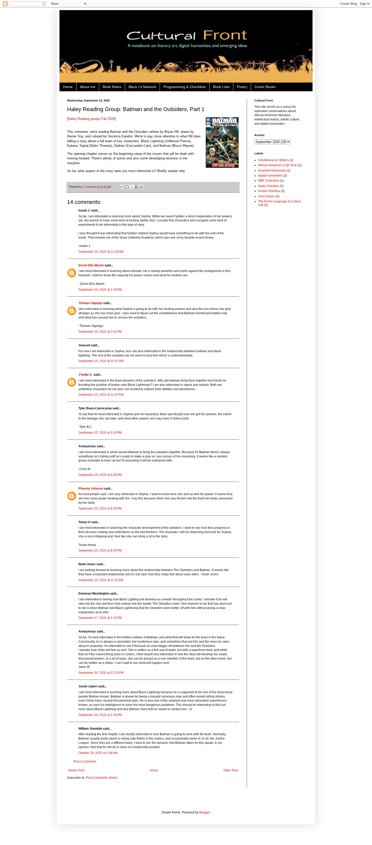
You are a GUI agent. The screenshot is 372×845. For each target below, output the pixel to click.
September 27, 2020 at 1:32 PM (100, 618)
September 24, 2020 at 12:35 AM (100, 252)
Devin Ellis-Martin (91, 265)
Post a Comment (84, 761)
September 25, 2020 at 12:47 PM (100, 394)
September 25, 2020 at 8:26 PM (100, 508)
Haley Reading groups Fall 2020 (91, 119)
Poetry (242, 87)
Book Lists (221, 87)
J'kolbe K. (85, 374)
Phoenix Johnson (90, 488)
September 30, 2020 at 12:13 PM (100, 672)
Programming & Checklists (184, 87)
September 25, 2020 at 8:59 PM (100, 550)
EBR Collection (268, 180)
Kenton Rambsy (269, 191)
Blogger (204, 812)
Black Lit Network (142, 87)
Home (68, 87)
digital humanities (270, 175)
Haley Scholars (268, 186)
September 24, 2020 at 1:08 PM (100, 289)
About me (87, 87)
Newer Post (76, 770)
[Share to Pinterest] (141, 186)
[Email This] (122, 186)
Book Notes (112, 87)
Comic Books (265, 87)
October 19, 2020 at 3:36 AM (97, 753)
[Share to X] (131, 186)
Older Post (230, 770)
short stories (266, 196)
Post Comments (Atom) (101, 777)
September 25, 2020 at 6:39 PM (100, 475)
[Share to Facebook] (136, 186)
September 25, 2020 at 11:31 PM (100, 580)
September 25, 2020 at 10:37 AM (100, 361)
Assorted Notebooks (272, 170)
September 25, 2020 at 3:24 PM (100, 432)
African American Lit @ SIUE (277, 165)
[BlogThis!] (127, 186)
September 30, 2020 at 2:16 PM (100, 715)
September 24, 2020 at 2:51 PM (100, 331)
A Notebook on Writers (273, 160)
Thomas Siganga (90, 303)
